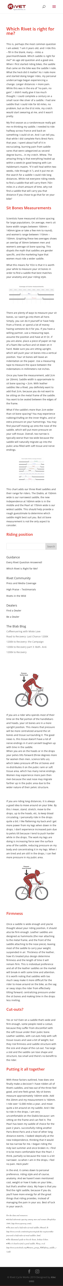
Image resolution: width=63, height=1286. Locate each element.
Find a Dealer (13, 610)
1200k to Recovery (16, 652)
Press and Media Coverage (21, 583)
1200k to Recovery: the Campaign (25, 641)
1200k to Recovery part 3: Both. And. (26, 646)
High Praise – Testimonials (21, 589)
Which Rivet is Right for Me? (22, 568)
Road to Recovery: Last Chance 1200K (27, 636)
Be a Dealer (12, 616)
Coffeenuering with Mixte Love (23, 631)
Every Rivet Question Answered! (24, 562)
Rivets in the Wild (16, 595)
